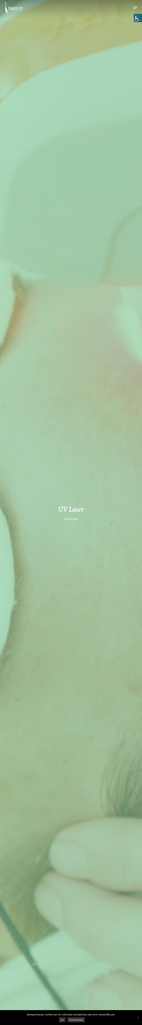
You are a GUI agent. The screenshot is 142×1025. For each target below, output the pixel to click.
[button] (135, 7)
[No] (137, 1017)
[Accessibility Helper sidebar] (138, 18)
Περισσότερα (76, 1019)
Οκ (62, 1019)
